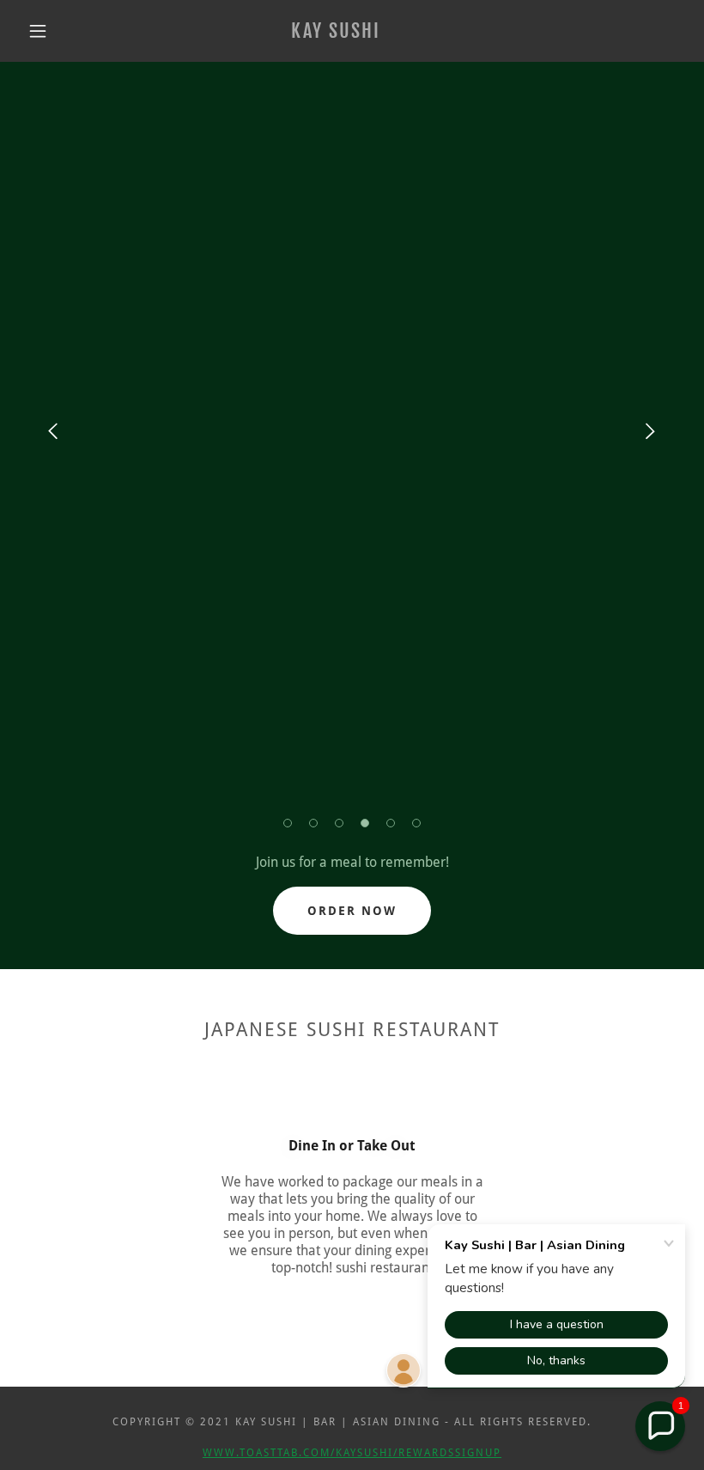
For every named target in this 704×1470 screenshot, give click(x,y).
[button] (38, 31)
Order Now (352, 911)
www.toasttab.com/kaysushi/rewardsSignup (352, 1453)
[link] (336, 33)
